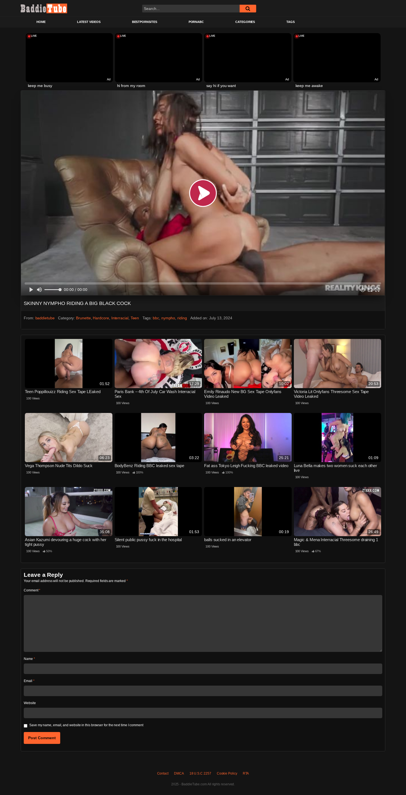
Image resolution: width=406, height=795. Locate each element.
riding (182, 318)
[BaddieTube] (44, 8)
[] (247, 8)
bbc (156, 318)
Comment (32, 590)
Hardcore (101, 318)
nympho (168, 318)
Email (29, 681)
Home (41, 21)
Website (30, 703)
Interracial (119, 318)
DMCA (179, 773)
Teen (135, 318)
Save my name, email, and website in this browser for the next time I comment (86, 725)
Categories (245, 21)
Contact (162, 773)
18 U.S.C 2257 (200, 773)
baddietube (45, 318)
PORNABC (196, 21)
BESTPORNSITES (144, 21)
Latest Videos (89, 21)
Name (29, 659)
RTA (246, 773)
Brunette (83, 318)
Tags (290, 21)
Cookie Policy (227, 773)
